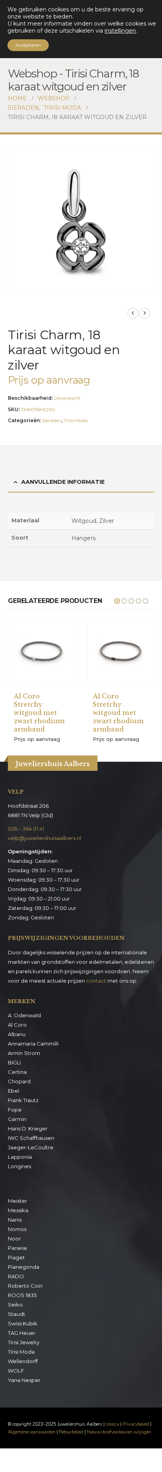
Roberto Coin (25, 1286)
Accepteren (28, 45)
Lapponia (20, 1157)
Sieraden (51, 420)
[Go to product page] (41, 652)
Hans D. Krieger (28, 1128)
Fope (15, 1109)
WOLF (16, 1370)
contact (96, 981)
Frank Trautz (23, 1100)
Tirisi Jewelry (23, 1342)
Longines (19, 1166)
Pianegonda (23, 1267)
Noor (14, 1238)
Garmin (17, 1119)
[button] (146, 286)
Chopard (19, 1081)
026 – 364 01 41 (26, 828)
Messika (18, 1210)
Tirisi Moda (76, 420)
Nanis (15, 1220)
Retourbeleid (71, 1432)
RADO (16, 1276)
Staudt (16, 1314)
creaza (112, 1424)
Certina (17, 1072)
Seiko (15, 1304)
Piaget (16, 1257)
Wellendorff (23, 1361)
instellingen (120, 30)
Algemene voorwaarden (31, 1432)
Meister (17, 1201)
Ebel (13, 1091)
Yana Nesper (24, 1380)
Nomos (17, 1229)
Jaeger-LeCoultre (30, 1147)
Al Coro (17, 1025)
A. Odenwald (24, 1015)
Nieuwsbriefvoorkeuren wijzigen (119, 1432)
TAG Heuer (21, 1333)
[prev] (132, 313)
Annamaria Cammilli (33, 1043)
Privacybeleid (136, 1424)
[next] (144, 313)
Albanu (17, 1034)
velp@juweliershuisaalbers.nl (44, 838)
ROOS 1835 (22, 1295)
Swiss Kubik (22, 1323)
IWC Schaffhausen (31, 1138)
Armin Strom (24, 1053)
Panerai (17, 1248)
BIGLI (14, 1062)
